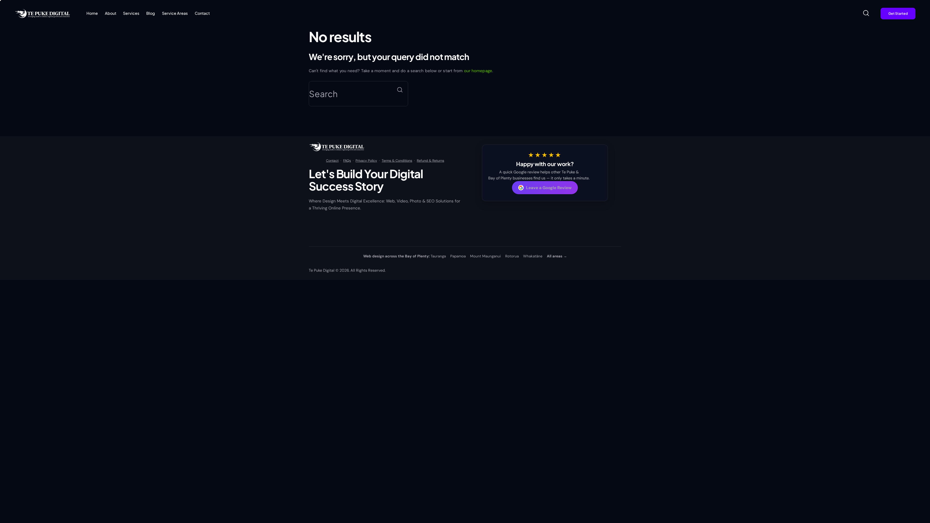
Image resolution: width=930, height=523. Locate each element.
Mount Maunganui (485, 256)
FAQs (347, 160)
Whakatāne (532, 256)
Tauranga (438, 256)
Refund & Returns (430, 160)
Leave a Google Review (549, 187)
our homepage (478, 70)
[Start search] (400, 90)
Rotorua (512, 256)
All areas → (557, 256)
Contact (332, 160)
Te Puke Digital (321, 270)
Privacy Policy (366, 160)
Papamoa (458, 256)
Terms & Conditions (397, 160)
